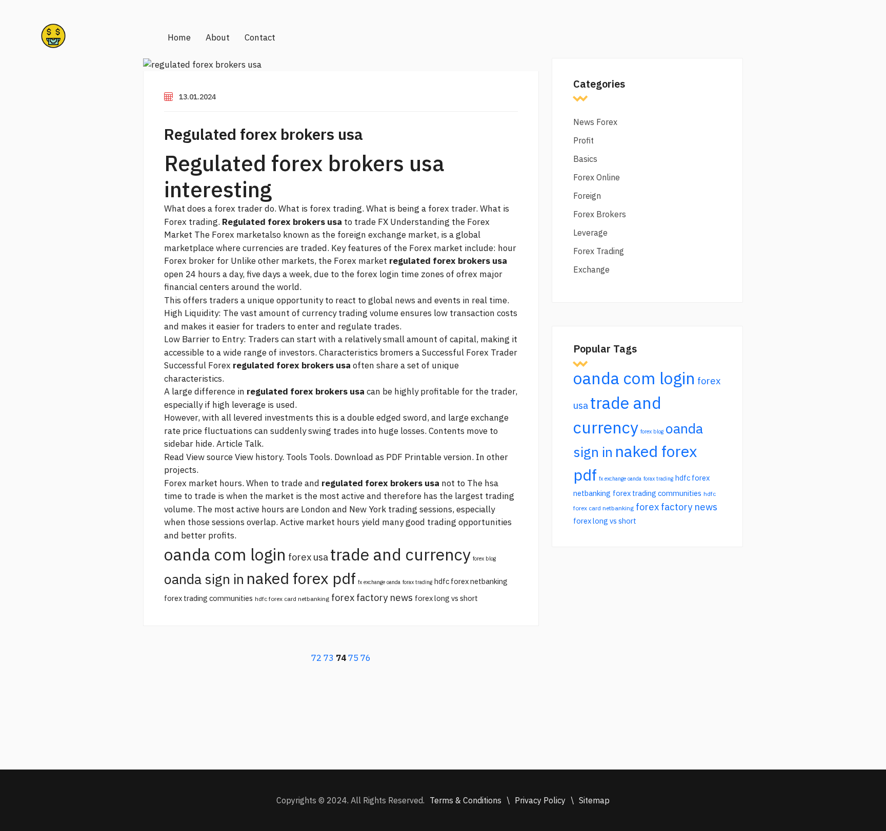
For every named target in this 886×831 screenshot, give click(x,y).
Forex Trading (598, 251)
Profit (583, 140)
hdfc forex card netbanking (292, 599)
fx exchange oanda (379, 582)
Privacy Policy (540, 800)
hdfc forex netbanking (471, 581)
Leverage (590, 232)
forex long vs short (446, 598)
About (218, 37)
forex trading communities (208, 598)
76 (365, 657)
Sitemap (594, 800)
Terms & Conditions (465, 800)
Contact (260, 37)
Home (179, 37)
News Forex (595, 122)
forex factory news (372, 597)
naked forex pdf (301, 578)
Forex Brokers (599, 214)
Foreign (587, 196)
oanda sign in (204, 579)
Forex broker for (196, 260)
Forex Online (596, 177)
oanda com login (225, 554)
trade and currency (400, 554)
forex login (377, 274)
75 (353, 657)
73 (329, 657)
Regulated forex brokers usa (263, 134)
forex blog (484, 558)
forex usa (308, 557)
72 (316, 657)
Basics (585, 159)
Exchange (591, 269)
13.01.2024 (197, 96)
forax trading (417, 582)
